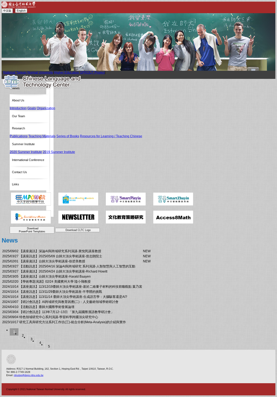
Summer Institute (23, 144)
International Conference (28, 160)
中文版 (7, 10)
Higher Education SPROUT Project (79, 72)
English (21, 10)
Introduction (18, 108)
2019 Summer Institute (59, 152)
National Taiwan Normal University (28, 72)
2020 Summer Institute (26, 152)
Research (18, 128)
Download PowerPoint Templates (32, 230)
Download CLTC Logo (78, 230)
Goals (31, 108)
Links (15, 184)
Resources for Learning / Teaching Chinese (111, 136)
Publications (19, 136)
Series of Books (67, 136)
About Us (18, 100)
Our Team (18, 116)
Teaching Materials (42, 136)
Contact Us (19, 172)
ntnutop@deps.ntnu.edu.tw (28, 375)
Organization (46, 108)
